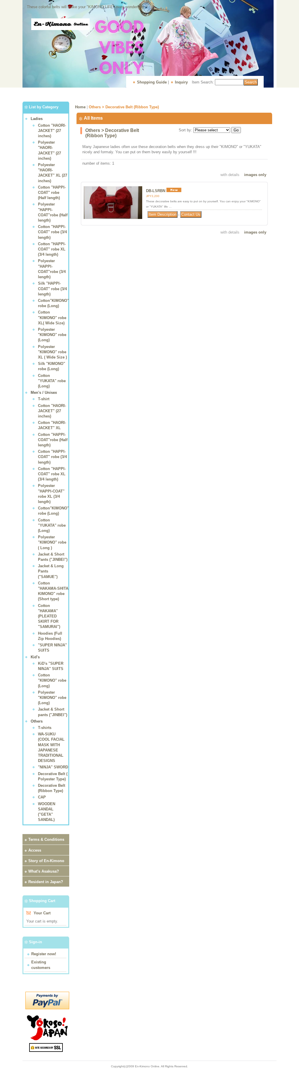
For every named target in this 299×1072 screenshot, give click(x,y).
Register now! (43, 954)
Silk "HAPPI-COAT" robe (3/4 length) (52, 288)
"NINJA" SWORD (53, 767)
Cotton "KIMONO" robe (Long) (52, 680)
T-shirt (43, 399)
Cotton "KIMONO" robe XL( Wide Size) (52, 317)
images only (255, 175)
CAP (42, 797)
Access (34, 850)
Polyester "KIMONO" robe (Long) (52, 334)
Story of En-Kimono (46, 861)
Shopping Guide (152, 82)
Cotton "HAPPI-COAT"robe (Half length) (52, 439)
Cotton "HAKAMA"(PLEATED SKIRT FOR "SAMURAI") (49, 616)
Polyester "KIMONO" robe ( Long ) (52, 542)
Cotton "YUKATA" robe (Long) (52, 380)
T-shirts (44, 727)
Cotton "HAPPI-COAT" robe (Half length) (52, 192)
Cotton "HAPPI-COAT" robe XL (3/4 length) (52, 249)
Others (37, 721)
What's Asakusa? (43, 871)
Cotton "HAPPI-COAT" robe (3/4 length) (52, 232)
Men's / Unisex (44, 392)
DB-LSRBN (155, 191)
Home (80, 107)
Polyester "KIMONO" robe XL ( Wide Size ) (52, 351)
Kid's (35, 657)
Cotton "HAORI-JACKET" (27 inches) (52, 130)
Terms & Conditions (46, 839)
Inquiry (181, 82)
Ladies (37, 118)
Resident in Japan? (45, 882)
